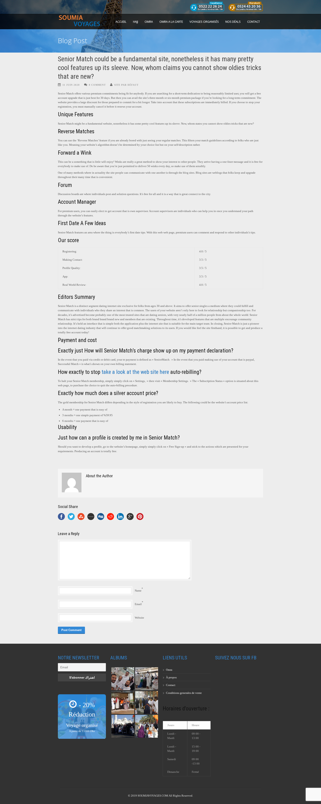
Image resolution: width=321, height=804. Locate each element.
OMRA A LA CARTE (171, 22)
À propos (171, 677)
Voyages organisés (204, 22)
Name (138, 590)
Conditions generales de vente (184, 693)
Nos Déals (233, 22)
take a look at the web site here (135, 372)
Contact (253, 22)
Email (138, 604)
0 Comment (97, 85)
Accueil (121, 22)
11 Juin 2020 (71, 85)
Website (139, 617)
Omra (169, 669)
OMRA (149, 22)
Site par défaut (126, 85)
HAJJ (135, 22)
